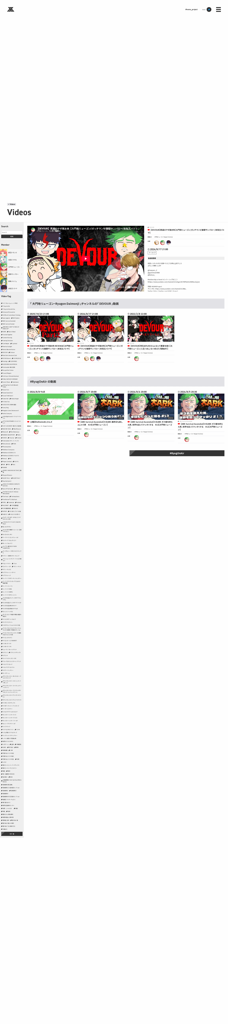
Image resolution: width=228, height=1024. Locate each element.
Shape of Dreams (7, 475)
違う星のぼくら (6, 802)
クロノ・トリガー (7, 563)
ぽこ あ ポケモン (7, 527)
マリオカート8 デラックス (9, 703)
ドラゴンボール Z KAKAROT (10, 640)
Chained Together (7, 334)
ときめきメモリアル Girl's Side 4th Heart (12, 523)
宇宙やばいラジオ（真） (8, 759)
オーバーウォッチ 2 (7, 543)
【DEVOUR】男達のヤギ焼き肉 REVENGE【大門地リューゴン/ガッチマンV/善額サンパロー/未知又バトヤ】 (50, 347)
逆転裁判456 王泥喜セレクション (11, 796)
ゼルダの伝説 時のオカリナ (10, 605)
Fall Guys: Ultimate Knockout (11, 376)
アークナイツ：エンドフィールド (10, 537)
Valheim (19, 502)
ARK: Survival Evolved (8, 324)
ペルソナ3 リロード (7, 664)
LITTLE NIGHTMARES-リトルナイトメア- (12, 422)
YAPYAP (5, 511)
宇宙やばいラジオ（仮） (8, 753)
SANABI (5, 467)
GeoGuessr (16, 382)
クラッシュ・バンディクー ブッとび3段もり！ (12, 559)
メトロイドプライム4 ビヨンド (10, 712)
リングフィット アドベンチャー (10, 735)
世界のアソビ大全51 (8, 741)
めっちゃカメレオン (7, 534)
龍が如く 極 (15, 820)
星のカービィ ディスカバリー (10, 768)
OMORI (5, 438)
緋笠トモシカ (12, 252)
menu (218, 9)
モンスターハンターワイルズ (10, 718)
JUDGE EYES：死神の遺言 (9, 404)
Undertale (11, 502)
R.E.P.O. (16, 461)
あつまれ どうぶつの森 (15, 511)
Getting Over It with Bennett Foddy (10, 386)
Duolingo (5, 361)
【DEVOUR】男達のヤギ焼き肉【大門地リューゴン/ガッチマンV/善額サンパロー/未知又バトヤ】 (100, 347)
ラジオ (18, 729)
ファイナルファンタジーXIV (9, 658)
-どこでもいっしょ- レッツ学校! (10, 303)
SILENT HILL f (16, 478)
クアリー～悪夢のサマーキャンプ (11, 556)
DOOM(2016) (17, 358)
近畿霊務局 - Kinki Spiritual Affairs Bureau (12, 781)
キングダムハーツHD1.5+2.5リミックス (12, 552)
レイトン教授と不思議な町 (9, 738)
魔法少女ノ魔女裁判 (8, 814)
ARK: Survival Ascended (9, 321)
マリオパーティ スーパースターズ (11, 706)
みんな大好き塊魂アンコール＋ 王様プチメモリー (12, 530)
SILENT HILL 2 (6, 478)
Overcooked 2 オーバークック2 (11, 441)
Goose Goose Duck (8, 393)
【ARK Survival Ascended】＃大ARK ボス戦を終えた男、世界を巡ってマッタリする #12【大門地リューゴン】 (200, 426)
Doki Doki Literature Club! (10, 355)
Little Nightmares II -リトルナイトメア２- (12, 417)
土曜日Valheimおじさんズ (41, 421)
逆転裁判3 (13, 790)
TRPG (4, 502)
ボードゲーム (6, 673)
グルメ (15, 563)
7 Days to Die (6, 306)
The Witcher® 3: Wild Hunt (10, 499)
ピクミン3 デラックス (15, 652)
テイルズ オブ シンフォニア (9, 619)
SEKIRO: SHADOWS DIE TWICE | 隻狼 (12, 471)
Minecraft (5, 432)
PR (10, 458)
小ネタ (4, 762)
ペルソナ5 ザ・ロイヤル (8, 667)
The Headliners (15, 496)
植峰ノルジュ (12, 281)
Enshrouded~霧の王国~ (9, 367)
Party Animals (6, 444)
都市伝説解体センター (8, 805)
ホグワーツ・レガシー (8, 670)
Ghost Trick (6, 390)
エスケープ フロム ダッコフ (9, 540)
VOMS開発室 (14, 505)
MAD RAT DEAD (7, 429)
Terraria (18, 489)
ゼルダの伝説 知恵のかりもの (10, 608)
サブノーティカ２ (7, 569)
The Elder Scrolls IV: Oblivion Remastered (10, 492)
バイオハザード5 (7, 643)
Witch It (16, 508)
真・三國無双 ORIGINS (8, 774)
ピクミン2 (5, 652)
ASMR (4, 332)
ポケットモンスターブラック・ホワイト (12, 700)
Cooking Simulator (8, 340)
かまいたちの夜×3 (15, 514)
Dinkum (12, 352)
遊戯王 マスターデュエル (9, 799)
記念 (11, 777)
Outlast (19, 438)
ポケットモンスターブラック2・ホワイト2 (12, 696)
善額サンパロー (13, 274)
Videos (12, 204)
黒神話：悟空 (6, 820)
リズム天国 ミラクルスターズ (10, 732)
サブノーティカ (17, 566)
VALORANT (6, 505)
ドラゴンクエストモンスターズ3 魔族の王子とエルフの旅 (12, 634)
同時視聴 (5, 750)
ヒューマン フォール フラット (10, 649)
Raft (4, 464)
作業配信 (18, 744)
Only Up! (11, 438)
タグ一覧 (12, 834)
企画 (12, 744)
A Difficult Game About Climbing (11, 315)
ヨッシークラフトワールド (9, 723)
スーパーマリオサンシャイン (10, 595)
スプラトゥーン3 (7, 575)
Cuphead (14, 343)
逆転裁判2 (5, 790)
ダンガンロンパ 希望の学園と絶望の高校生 (12, 615)
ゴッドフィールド (7, 566)
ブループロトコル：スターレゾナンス (12, 661)
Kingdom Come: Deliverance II (11, 410)
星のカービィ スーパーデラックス (11, 765)
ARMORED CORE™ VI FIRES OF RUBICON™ (11, 328)
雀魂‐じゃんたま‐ (8, 808)
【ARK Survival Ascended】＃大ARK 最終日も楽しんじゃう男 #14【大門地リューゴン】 (100, 423)
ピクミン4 (5, 655)
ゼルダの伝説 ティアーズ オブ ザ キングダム (12, 599)
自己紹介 (5, 777)
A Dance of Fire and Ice (9, 312)
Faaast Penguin (7, 373)
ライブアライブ (6, 726)
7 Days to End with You (9, 309)
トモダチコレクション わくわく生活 (11, 625)
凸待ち (4, 747)
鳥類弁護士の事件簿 (8, 817)
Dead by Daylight (7, 346)
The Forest (5, 496)
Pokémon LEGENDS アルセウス (11, 455)
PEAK (14, 444)
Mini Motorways (15, 432)
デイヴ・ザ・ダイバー (8, 622)
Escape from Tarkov (8, 370)
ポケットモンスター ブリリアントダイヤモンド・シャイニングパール (12, 691)
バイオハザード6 (7, 646)
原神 (17, 747)
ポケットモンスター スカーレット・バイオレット (12, 682)
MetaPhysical (17, 429)
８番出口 (5, 829)
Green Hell (5, 399)
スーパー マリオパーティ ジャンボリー (12, 578)
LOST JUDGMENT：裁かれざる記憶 (12, 426)
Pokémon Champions (8, 450)
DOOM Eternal (7, 358)
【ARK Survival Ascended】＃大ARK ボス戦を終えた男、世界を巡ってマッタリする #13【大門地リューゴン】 (150, 424)
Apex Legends (6, 318)
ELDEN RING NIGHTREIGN (10, 364)
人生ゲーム (6, 744)
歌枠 (9, 771)
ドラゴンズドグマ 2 (7, 637)
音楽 (9, 811)
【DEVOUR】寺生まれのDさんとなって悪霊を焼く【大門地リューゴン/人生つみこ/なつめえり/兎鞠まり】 (150, 347)
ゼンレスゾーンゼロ (8, 611)
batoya (168, 242)
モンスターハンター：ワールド (10, 720)
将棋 (18, 759)
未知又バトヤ (12, 288)
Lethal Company (7, 413)
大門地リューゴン (14, 267)
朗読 (4, 771)
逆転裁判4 (5, 793)
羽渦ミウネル (12, 260)
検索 (11, 236)
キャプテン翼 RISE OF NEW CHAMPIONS (10, 547)
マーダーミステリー (7, 709)
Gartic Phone (6, 382)
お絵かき (5, 514)
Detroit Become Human (9, 349)
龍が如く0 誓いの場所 (8, 823)
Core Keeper (6, 343)
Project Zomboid (7, 461)
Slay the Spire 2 (7, 481)
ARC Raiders (16, 318)
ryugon (162, 242)
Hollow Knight (15, 399)
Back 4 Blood (12, 332)
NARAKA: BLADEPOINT (9, 435)
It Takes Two (6, 401)
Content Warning (7, 337)
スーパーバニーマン (8, 586)
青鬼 (4, 811)
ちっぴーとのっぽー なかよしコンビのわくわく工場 (12, 518)
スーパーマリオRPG (8, 592)
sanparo (156, 242)
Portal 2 (5, 458)
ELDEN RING (13, 361)
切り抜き (11, 747)
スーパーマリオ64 (7, 589)
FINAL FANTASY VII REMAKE (10, 379)
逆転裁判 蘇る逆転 (7, 785)
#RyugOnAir (177, 453)
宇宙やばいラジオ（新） (8, 756)
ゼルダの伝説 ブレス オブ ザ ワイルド (12, 602)
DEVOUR (5, 352)
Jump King (6, 407)
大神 (11, 750)
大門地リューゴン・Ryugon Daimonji (163, 237)
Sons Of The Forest (8, 489)
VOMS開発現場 (7, 508)
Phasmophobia (7, 447)
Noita (19, 435)
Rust (14, 464)
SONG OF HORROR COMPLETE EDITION (11, 485)
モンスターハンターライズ (9, 715)
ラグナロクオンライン (8, 729)
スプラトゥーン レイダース (9, 572)
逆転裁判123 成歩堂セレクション (11, 787)
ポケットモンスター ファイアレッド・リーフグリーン (12, 686)
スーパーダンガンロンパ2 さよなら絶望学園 (11, 582)
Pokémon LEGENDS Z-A (9, 452)
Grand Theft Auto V (8, 396)
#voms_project (191, 9)
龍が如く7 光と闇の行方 (9, 826)
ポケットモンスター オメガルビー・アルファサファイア (12, 677)
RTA (9, 464)
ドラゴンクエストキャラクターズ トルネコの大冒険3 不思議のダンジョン (12, 629)
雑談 (16, 808)
